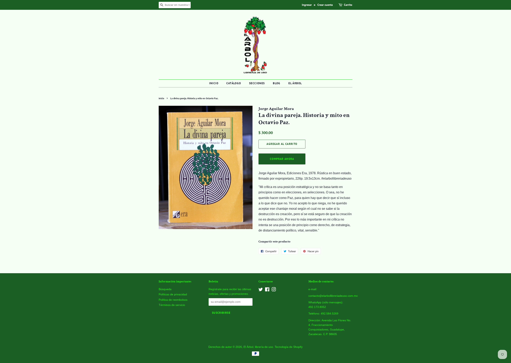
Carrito (348, 5)
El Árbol (295, 83)
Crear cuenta (325, 5)
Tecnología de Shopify (289, 346)
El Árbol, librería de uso (258, 346)
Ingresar (307, 5)
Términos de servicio (172, 305)
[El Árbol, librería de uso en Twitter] (260, 290)
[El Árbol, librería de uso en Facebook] (267, 290)
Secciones (257, 83)
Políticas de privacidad (173, 294)
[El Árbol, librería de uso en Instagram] (273, 290)
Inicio (213, 83)
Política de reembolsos (173, 299)
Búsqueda (165, 289)
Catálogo (233, 83)
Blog (276, 83)
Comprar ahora (282, 159)
